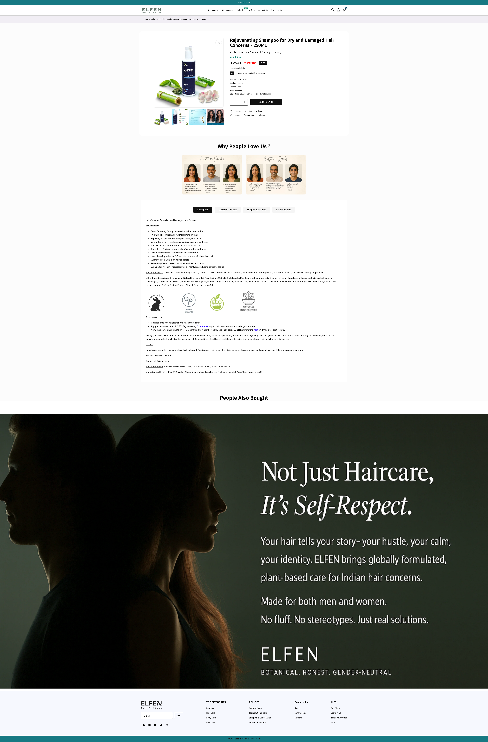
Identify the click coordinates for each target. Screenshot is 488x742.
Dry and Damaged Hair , (249, 94)
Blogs (297, 708)
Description (202, 209)
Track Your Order (339, 718)
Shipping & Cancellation (260, 718)
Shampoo (238, 90)
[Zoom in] (218, 43)
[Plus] (244, 102)
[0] (344, 10)
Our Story (335, 708)
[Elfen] (151, 10)
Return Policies (283, 209)
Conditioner (202, 326)
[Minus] (233, 102)
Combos (210, 708)
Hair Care (210, 713)
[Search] (332, 10)
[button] (235, 57)
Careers (298, 718)
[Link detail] (144, 725)
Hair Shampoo (265, 94)
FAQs (333, 722)
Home (146, 19)
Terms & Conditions (258, 713)
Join (178, 716)
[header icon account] (338, 10)
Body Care (211, 718)
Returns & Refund (257, 722)
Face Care (210, 722)
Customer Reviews (228, 209)
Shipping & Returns (256, 209)
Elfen (239, 87)
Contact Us (336, 713)
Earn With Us (300, 713)
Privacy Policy (255, 708)
